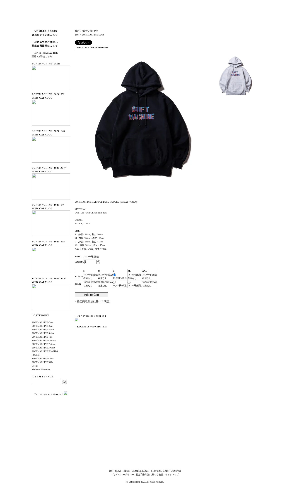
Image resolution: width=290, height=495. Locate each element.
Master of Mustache (41, 369)
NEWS (118, 471)
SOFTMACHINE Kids (42, 362)
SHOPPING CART (160, 471)
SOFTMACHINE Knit (42, 326)
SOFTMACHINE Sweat (43, 329)
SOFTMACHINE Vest (42, 337)
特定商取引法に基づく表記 (149, 474)
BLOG (126, 471)
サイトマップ (172, 474)
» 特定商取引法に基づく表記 (92, 301)
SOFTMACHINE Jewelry (43, 347)
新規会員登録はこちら (45, 45)
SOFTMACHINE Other (42, 358)
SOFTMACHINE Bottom (44, 344)
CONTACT (176, 471)
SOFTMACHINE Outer (42, 322)
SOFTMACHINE (90, 31)
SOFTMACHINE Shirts (43, 333)
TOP (77, 31)
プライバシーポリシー (122, 474)
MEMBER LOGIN (140, 471)
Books (35, 366)
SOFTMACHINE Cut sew (44, 340)
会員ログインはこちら (45, 34)
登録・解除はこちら (42, 56)
